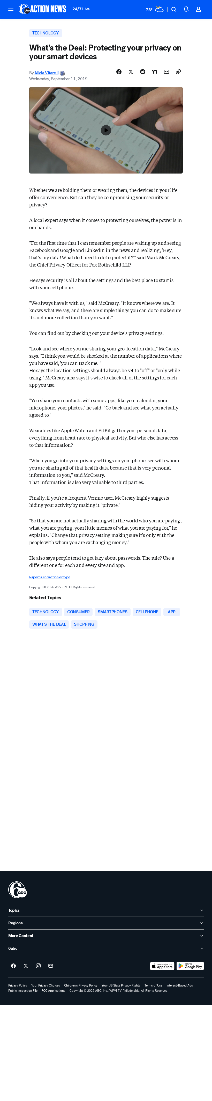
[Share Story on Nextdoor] (154, 71)
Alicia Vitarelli (46, 73)
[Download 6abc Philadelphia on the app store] (162, 966)
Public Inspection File (22, 990)
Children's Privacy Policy (80, 985)
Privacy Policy (17, 985)
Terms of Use (153, 985)
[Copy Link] (178, 71)
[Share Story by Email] (166, 71)
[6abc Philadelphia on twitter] (26, 966)
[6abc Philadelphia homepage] (42, 9)
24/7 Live (81, 9)
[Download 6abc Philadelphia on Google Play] (190, 966)
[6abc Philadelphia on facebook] (13, 966)
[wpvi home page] (17, 889)
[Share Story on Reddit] (142, 71)
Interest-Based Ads (179, 985)
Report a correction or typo (49, 577)
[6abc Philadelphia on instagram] (38, 966)
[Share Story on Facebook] (119, 71)
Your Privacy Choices (45, 985)
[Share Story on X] (130, 71)
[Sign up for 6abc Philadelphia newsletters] (51, 966)
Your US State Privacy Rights (121, 985)
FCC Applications (53, 990)
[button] (10, 9)
